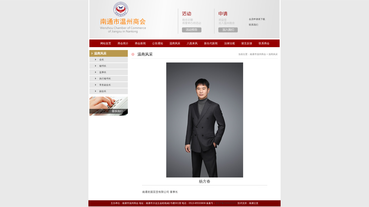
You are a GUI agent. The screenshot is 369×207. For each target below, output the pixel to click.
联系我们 (253, 24)
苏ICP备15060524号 (226, 203)
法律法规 (229, 43)
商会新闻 (140, 43)
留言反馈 (246, 43)
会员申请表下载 (257, 19)
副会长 (102, 91)
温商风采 (175, 43)
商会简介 (123, 43)
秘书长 (102, 66)
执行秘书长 (105, 78)
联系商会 (264, 43)
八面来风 (192, 43)
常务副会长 (105, 85)
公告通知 (157, 43)
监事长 (102, 72)
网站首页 (105, 43)
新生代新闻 (211, 43)
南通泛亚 (253, 203)
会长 (101, 59)
